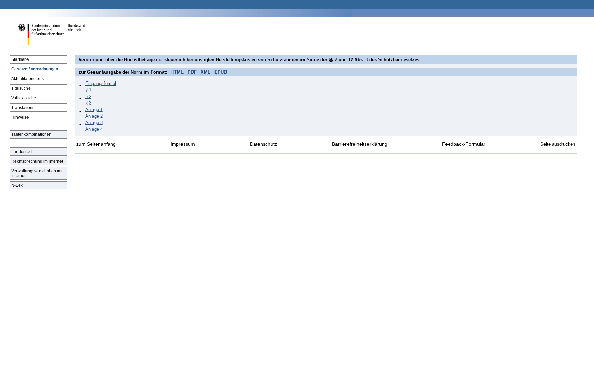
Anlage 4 (94, 129)
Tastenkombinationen (31, 134)
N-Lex (17, 185)
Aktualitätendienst (28, 78)
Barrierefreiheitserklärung (359, 144)
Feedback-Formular (463, 144)
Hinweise (20, 117)
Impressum (182, 144)
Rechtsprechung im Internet (37, 161)
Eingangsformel (100, 83)
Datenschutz (263, 144)
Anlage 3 (94, 122)
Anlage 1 (94, 109)
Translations (22, 107)
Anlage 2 (94, 116)
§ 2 (88, 96)
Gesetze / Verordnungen (34, 69)
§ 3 (88, 103)
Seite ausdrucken (557, 144)
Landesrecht (23, 151)
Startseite (20, 59)
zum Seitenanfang (96, 144)
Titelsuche (21, 88)
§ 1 (88, 89)
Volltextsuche (23, 98)
